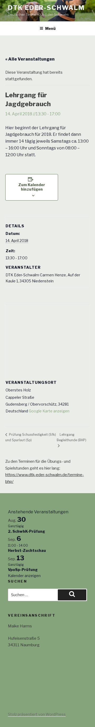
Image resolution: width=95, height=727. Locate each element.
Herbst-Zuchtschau (27, 550)
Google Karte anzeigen (49, 411)
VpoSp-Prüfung (23, 569)
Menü (50, 28)
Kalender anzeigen (24, 575)
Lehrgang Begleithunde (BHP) (71, 437)
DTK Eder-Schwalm (46, 8)
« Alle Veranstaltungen (30, 59)
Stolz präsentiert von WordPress (37, 714)
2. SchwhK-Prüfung (26, 531)
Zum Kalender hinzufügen (31, 186)
